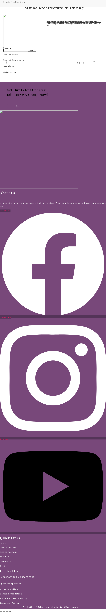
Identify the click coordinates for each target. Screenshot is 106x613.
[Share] (4, 611)
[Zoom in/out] (10, 611)
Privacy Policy (9, 589)
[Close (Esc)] (1, 611)
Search (32, 50)
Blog (2, 566)
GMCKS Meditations (91, 63)
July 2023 (14, 69)
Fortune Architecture (59, 20)
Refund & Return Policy (14, 598)
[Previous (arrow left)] (1, 612)
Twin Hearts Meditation (21, 77)
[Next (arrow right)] (4, 612)
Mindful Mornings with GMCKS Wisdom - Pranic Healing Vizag (43, 63)
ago (83, 25)
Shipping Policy (9, 603)
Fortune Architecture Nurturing (65, 16)
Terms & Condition (11, 594)
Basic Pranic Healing (20, 57)
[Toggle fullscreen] (7, 611)
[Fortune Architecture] (28, 31)
